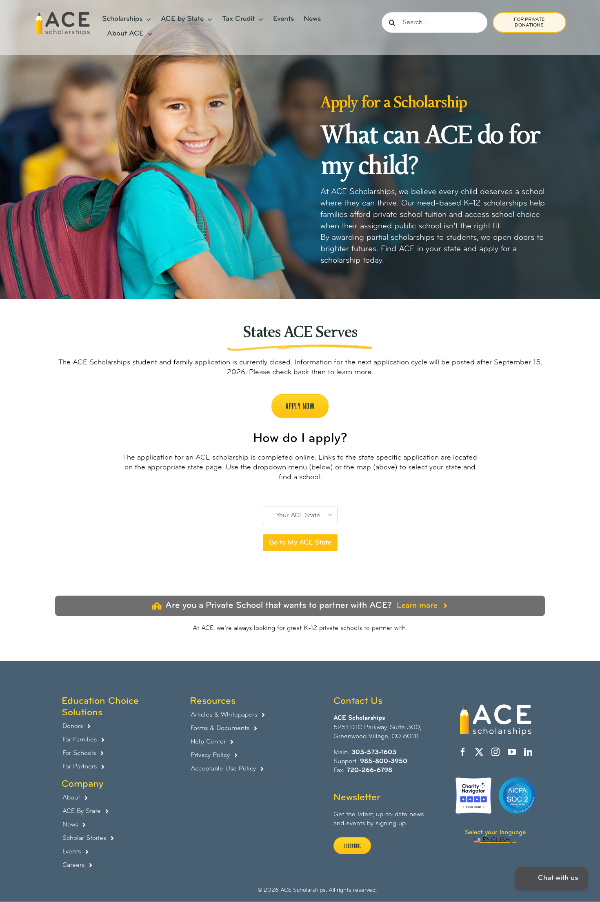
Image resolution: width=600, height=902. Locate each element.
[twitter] (479, 752)
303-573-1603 (373, 752)
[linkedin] (528, 752)
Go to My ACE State (300, 542)
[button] (551, 878)
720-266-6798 (369, 770)
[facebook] (463, 752)
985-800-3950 (383, 761)
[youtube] (512, 752)
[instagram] (495, 752)
